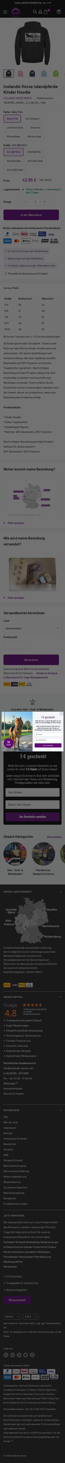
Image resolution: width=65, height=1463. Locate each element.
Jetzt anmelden (48, 745)
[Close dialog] (61, 713)
